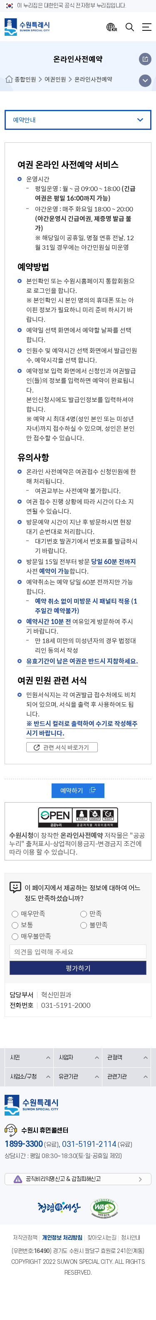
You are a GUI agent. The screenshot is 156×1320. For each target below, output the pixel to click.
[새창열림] (78, 819)
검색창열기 (130, 27)
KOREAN (111, 27)
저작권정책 (25, 1238)
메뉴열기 (146, 27)
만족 (95, 913)
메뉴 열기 (145, 81)
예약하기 (71, 790)
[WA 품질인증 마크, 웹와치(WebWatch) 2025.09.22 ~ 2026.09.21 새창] (104, 1208)
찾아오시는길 (101, 1238)
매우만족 (33, 913)
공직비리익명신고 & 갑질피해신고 (63, 1179)
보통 (27, 925)
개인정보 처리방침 (62, 1238)
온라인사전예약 (93, 79)
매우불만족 (36, 936)
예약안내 (24, 119)
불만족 (98, 925)
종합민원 (25, 79)
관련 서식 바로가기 (66, 747)
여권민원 (55, 79)
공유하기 (145, 59)
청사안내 (130, 1238)
